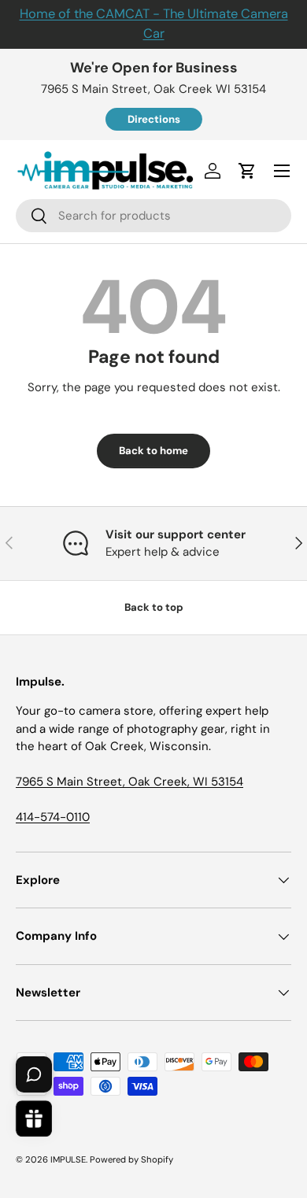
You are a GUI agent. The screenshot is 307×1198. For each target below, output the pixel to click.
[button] (247, 170)
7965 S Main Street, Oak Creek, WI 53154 (129, 781)
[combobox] (153, 215)
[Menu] (281, 170)
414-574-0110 (53, 817)
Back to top (153, 607)
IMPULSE (68, 1159)
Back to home (153, 450)
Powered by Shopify (131, 1159)
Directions (154, 119)
